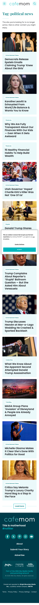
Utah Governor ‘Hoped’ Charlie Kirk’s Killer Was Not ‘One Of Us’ (19, 192)
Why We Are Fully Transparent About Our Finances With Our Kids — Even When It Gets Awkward (19, 130)
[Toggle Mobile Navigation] (4, 3)
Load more (19, 506)
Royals (8, 224)
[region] (19, 242)
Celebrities (9, 360)
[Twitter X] (13, 536)
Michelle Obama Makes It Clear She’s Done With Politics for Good (19, 451)
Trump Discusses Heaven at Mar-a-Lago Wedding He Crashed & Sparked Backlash (19, 326)
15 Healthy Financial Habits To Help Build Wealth (17, 153)
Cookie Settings (19, 244)
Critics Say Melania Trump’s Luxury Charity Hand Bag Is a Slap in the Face (19, 492)
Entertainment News (12, 55)
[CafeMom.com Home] (20, 3)
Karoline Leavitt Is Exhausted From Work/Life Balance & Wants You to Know (17, 106)
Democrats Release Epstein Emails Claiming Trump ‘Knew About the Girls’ (19, 64)
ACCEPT (19, 249)
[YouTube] (31, 536)
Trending (8, 402)
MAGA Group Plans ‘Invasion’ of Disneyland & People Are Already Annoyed (19, 410)
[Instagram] (25, 536)
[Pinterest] (19, 536)
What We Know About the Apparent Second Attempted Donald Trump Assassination (18, 368)
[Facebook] (7, 536)
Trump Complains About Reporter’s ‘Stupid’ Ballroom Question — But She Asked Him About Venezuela (16, 281)
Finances (8, 120)
